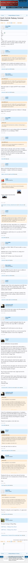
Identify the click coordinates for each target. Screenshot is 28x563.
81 (9, 22)
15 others (18, 387)
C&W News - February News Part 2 (9, 526)
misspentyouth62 (4, 387)
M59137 (7, 519)
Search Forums (4, 9)
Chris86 (7, 455)
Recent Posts (10, 9)
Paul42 (5, 450)
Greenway (8, 204)
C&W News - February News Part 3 (9, 529)
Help (26, 556)
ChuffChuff (10, 387)
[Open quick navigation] (26, 15)
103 (18, 22)
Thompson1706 (11, 535)
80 (7, 22)
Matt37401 (7, 490)
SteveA (7, 339)
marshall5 (16, 535)
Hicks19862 (7, 26)
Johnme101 (4, 69)
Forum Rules (25, 558)
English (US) (3, 556)
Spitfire (7, 50)
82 (11, 22)
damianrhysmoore (14, 204)
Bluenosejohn (4, 204)
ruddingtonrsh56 (9, 304)
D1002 (6, 179)
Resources (13, 7)
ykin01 (6, 97)
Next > (20, 22)
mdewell (13, 387)
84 (14, 22)
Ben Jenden (8, 73)
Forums (3, 7)
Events (18, 7)
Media (8, 7)
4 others (20, 535)
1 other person (21, 204)
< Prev (2, 22)
